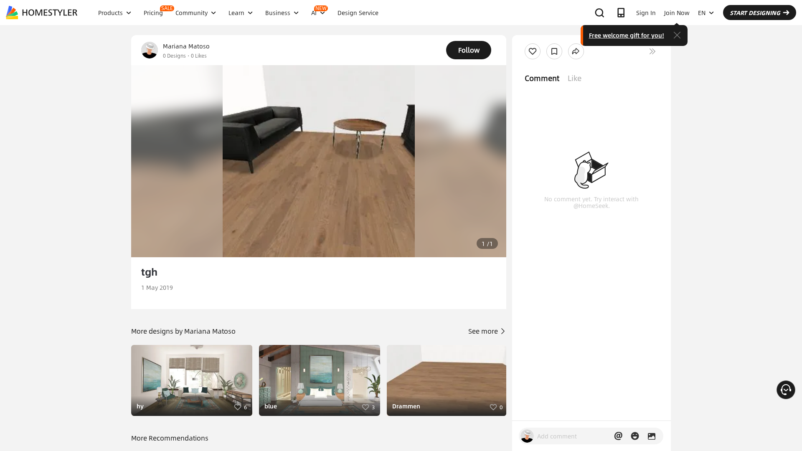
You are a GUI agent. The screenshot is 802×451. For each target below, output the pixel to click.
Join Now (677, 12)
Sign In (646, 12)
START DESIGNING (755, 12)
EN (702, 12)
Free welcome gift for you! (626, 35)
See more (484, 331)
